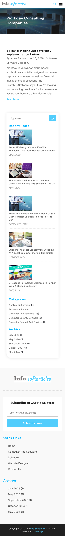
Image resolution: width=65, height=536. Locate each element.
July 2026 (14, 335)
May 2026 (14, 339)
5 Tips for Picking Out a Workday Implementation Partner (28, 52)
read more (12, 99)
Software (51, 58)
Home (11, 445)
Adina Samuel (18, 58)
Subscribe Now (32, 423)
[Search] (52, 118)
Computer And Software (21, 313)
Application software (19, 305)
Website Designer (18, 463)
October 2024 (16, 347)
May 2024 (14, 352)
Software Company (17, 62)
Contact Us (14, 469)
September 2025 (18, 343)
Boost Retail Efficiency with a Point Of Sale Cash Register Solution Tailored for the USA (32, 216)
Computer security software (23, 317)
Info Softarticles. (38, 528)
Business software (18, 309)
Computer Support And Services (25, 322)
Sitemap (38, 531)
